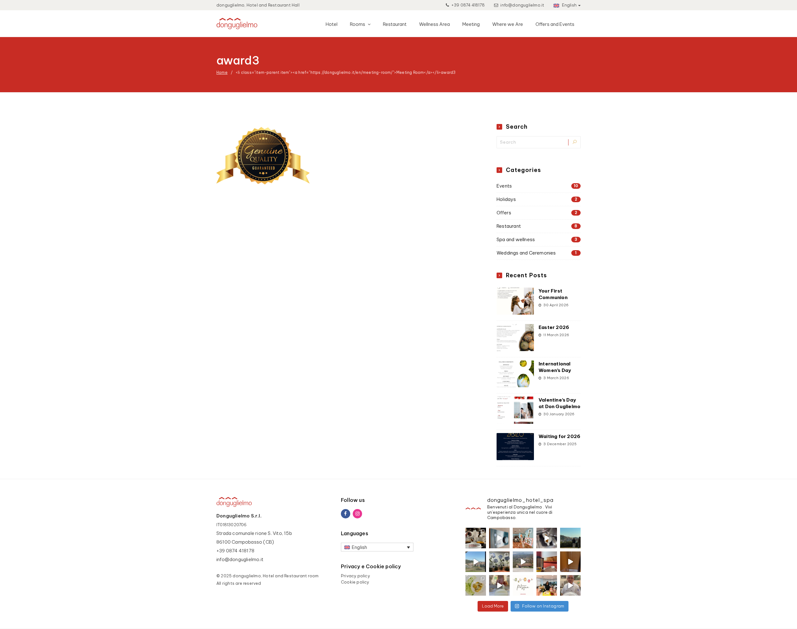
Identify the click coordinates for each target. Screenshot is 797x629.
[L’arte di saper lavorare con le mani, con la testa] (475, 585)
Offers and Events (554, 24)
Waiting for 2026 (559, 436)
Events (537, 186)
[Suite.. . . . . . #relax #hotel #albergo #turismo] (570, 561)
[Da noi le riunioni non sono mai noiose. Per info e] (475, 561)
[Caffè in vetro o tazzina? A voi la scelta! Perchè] (475, 538)
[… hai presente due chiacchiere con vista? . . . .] (570, 538)
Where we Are (507, 24)
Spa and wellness (537, 239)
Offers (537, 213)
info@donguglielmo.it (522, 4)
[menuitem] (377, 547)
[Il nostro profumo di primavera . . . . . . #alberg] (523, 561)
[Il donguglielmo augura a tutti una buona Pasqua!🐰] (523, 585)
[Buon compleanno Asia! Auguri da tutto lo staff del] (499, 561)
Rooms (358, 24)
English (569, 4)
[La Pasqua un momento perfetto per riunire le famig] (570, 585)
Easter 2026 (554, 327)
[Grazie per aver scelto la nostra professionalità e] (546, 585)
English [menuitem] (359, 547)
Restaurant (395, 24)
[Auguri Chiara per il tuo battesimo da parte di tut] (523, 538)
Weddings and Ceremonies (537, 253)
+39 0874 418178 (467, 4)
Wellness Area (434, 24)
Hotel (331, 24)
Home (222, 72)
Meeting (471, 24)
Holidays (537, 199)
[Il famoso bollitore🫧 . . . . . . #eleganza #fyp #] (546, 561)
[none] (377, 547)
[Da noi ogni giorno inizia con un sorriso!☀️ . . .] (546, 538)
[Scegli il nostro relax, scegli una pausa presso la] (499, 538)
